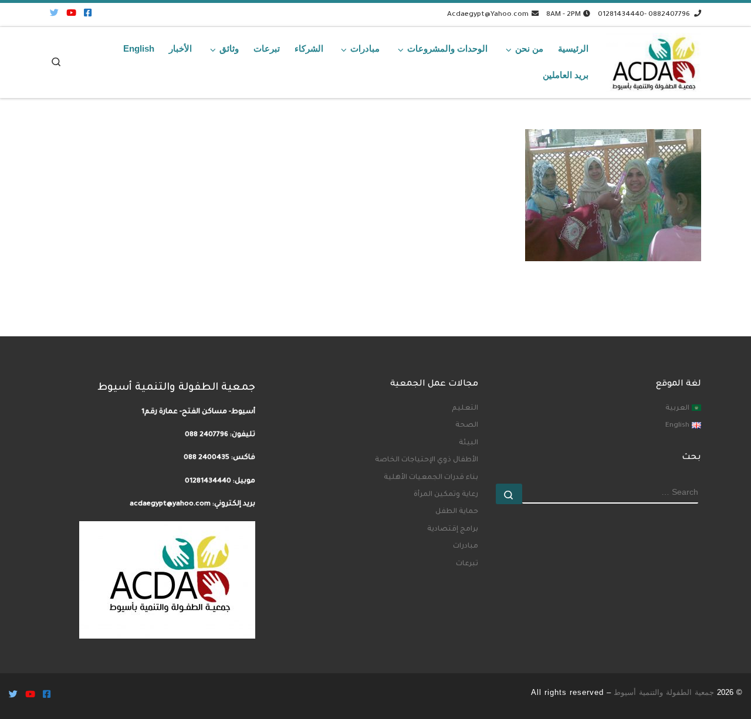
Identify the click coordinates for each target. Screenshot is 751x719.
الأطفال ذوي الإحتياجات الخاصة (426, 460)
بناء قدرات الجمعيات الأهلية (431, 478)
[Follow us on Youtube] (71, 14)
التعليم (465, 408)
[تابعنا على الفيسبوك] (88, 14)
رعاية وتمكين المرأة (446, 495)
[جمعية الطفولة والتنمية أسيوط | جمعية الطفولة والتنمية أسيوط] (653, 59)
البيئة (468, 443)
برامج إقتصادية (452, 529)
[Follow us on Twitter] (54, 14)
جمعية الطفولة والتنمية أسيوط (664, 692)
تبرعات (467, 564)
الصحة (466, 425)
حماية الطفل (456, 512)
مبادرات (465, 546)
